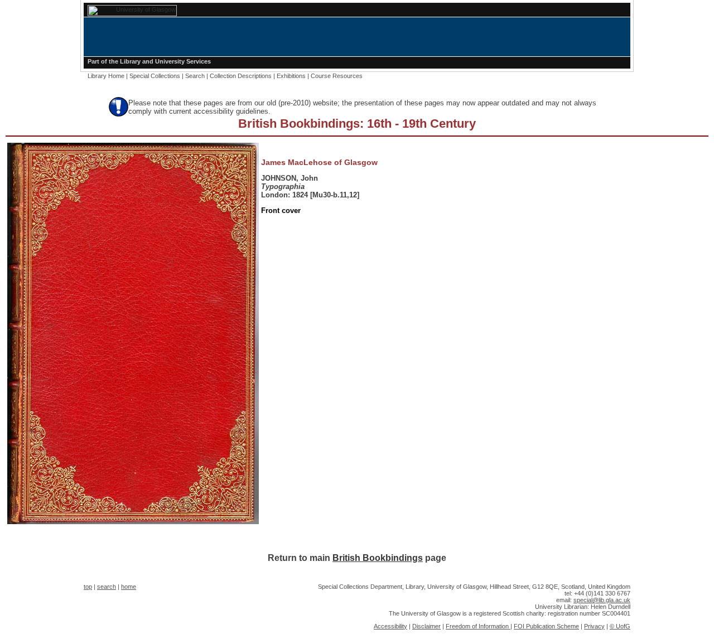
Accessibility (390, 626)
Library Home (106, 75)
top (88, 586)
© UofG (620, 626)
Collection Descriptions (241, 75)
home (128, 586)
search (106, 586)
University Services (183, 61)
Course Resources (337, 75)
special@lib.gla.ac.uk (601, 600)
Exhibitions (291, 75)
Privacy (594, 626)
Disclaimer (426, 626)
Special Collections (154, 75)
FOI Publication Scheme (546, 626)
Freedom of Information (478, 626)
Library (130, 61)
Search (195, 75)
